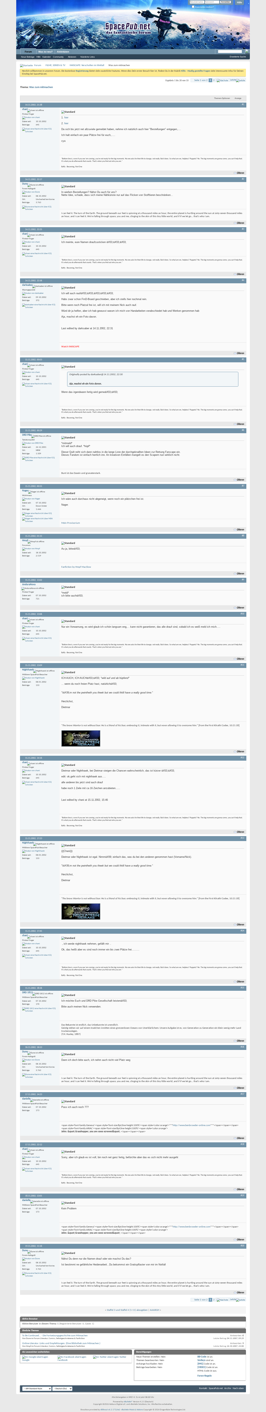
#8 (243, 536)
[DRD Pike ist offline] (32, 443)
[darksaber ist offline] (33, 293)
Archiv (227, 1388)
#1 (243, 104)
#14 (242, 931)
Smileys (201, 1360)
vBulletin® (128, 1402)
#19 (242, 1195)
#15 (242, 988)
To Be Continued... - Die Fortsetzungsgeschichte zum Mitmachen (55, 1335)
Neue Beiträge (27, 57)
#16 (242, 1047)
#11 (242, 665)
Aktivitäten (63, 51)
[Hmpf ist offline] (31, 549)
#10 (242, 614)
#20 (242, 1246)
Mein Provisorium (70, 523)
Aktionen (72, 57)
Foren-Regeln (204, 1376)
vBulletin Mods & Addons (132, 1410)
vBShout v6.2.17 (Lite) (110, 1410)
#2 (243, 179)
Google (25, 1360)
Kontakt (203, 1388)
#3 (243, 229)
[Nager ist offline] (31, 499)
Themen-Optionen (222, 98)
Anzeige (238, 98)
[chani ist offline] (31, 117)
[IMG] (200, 1364)
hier (66, 117)
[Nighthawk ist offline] (33, 678)
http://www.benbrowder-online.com (191, 1125)
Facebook (63, 1360)
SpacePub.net (216, 1388)
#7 (243, 486)
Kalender (46, 57)
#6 (243, 430)
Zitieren (240, 173)
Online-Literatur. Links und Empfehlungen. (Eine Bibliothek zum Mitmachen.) (61, 1343)
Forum (28, 51)
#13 (242, 838)
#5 (243, 359)
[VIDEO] (201, 1367)
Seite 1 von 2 (201, 80)
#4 (243, 280)
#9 (243, 580)
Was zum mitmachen (41, 87)
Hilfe (239, 2)
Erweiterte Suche (238, 56)
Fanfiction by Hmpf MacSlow (76, 567)
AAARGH (154, 1310)
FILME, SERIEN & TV (55, 65)
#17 (242, 1094)
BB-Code (201, 1357)
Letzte (233, 80)
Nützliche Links (87, 57)
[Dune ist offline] (31, 192)
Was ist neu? (45, 51)
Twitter (122, 1357)
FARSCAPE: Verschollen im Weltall (87, 65)
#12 (242, 758)
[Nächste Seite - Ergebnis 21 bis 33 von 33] (222, 80)
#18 (242, 1144)
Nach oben (238, 1388)
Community (58, 57)
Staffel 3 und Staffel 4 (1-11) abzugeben (127, 1310)
